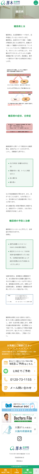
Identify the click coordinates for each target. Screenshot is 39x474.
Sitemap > (19, 460)
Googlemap (18, 457)
